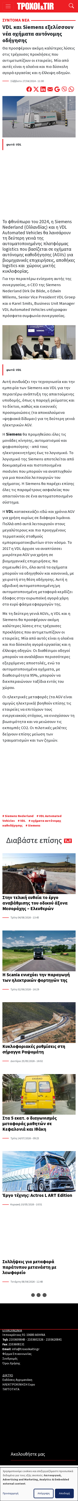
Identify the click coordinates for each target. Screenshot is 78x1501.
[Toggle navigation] (8, 6)
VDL (23, 821)
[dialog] (39, 1484)
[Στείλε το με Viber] (64, 90)
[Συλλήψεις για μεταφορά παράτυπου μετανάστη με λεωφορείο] (39, 1238)
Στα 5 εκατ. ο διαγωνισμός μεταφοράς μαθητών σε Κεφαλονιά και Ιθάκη (29, 1123)
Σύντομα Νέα (15, 20)
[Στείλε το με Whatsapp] (71, 90)
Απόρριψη (44, 1493)
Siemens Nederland (19, 816)
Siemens (34, 825)
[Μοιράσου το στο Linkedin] (43, 90)
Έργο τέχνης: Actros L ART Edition (37, 1195)
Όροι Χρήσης (11, 1363)
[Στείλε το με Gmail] (57, 90)
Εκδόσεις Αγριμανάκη (17, 1380)
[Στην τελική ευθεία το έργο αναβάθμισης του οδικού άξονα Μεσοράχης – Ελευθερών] (39, 874)
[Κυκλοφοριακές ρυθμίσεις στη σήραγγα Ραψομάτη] (39, 1023)
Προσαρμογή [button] (10, 1493)
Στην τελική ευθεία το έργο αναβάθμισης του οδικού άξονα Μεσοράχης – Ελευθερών (35, 903)
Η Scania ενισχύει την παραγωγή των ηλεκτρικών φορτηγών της (36, 977)
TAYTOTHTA (10, 1389)
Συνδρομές (10, 1358)
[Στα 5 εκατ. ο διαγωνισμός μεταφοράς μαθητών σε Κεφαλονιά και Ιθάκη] (39, 1095)
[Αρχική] (37, 6)
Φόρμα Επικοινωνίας (17, 1354)
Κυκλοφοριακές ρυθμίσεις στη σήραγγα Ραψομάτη (33, 1049)
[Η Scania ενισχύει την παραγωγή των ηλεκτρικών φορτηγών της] (39, 951)
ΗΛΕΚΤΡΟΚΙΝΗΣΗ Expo (18, 1384)
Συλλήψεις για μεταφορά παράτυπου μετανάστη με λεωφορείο (29, 1267)
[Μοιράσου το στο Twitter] (36, 90)
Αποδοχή (64, 1493)
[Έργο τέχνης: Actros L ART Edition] (39, 1172)
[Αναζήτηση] (71, 6)
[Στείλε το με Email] (50, 90)
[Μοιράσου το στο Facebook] (29, 90)
